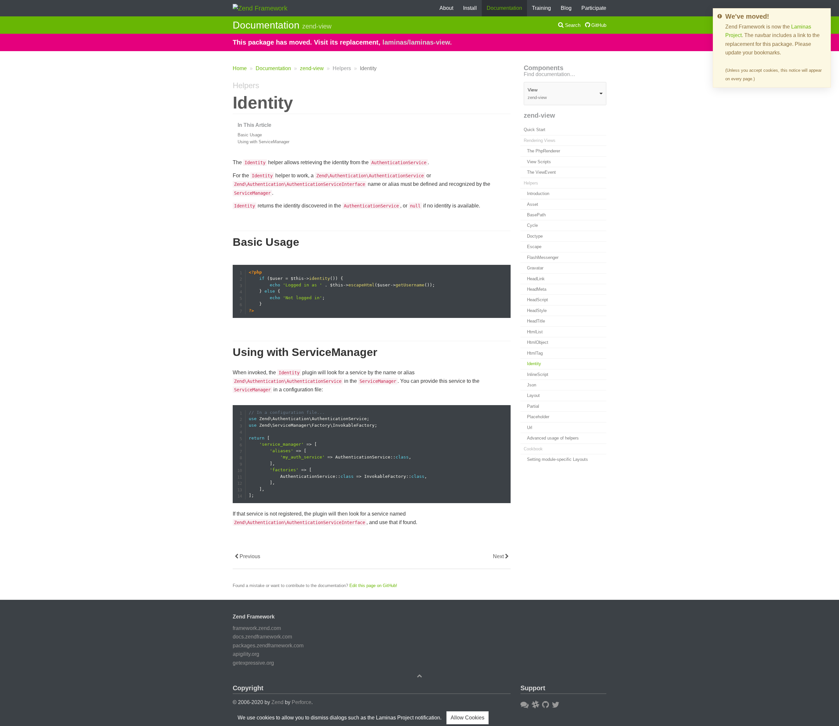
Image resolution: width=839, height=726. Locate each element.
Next (499, 556)
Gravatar (535, 267)
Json (531, 385)
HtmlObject (537, 342)
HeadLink (536, 278)
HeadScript (537, 300)
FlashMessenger (542, 257)
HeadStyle (537, 310)
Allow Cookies (467, 717)
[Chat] (535, 704)
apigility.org (246, 654)
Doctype (535, 236)
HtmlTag (535, 353)
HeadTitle (536, 321)
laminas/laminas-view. (417, 42)
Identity (534, 363)
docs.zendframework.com (262, 636)
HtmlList (535, 331)
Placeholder (538, 417)
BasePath (536, 214)
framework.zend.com (257, 628)
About (446, 8)
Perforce (301, 702)
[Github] (545, 704)
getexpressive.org (253, 663)
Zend (277, 702)
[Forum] (524, 704)
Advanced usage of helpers (553, 438)
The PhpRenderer (543, 151)
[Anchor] (229, 85)
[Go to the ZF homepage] (260, 7)
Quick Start (534, 130)
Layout (533, 395)
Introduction (538, 193)
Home (240, 68)
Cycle (532, 225)
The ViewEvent (541, 172)
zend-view (312, 68)
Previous (249, 556)
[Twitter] (555, 704)
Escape (534, 247)
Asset (532, 204)
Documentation (504, 8)
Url (529, 427)
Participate (593, 8)
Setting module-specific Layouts (557, 459)
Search (572, 25)
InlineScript (537, 374)
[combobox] (565, 94)
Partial (533, 406)
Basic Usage (250, 134)
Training (541, 8)
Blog (566, 8)
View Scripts (539, 161)
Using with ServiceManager (263, 141)
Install (470, 8)
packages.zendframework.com (268, 645)
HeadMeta (536, 289)
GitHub (598, 25)
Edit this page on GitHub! (373, 585)
